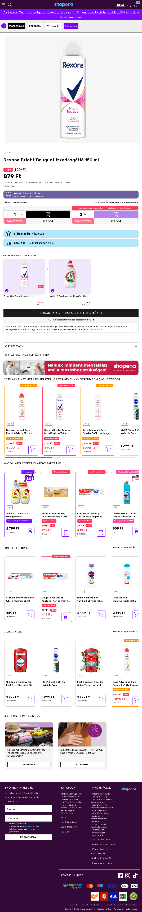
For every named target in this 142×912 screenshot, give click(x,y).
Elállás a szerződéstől (100, 839)
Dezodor (34, 26)
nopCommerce (131, 909)
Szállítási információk (101, 858)
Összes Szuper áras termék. (19, 521)
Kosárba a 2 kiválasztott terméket (71, 313)
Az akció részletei (14, 438)
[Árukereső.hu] (132, 896)
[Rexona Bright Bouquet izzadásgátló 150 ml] (24, 274)
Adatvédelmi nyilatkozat (101, 905)
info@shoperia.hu (69, 822)
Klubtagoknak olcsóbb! (123, 521)
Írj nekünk (65, 832)
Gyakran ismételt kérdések (103, 844)
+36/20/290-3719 (69, 827)
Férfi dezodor (53, 26)
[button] (3, 26)
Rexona (8, 152)
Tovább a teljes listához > (126, 547)
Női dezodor (71, 26)
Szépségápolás (14, 26)
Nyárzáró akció (52, 438)
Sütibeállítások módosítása (125, 905)
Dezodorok (12, 632)
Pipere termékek (16, 548)
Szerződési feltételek (79, 905)
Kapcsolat (65, 817)
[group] (29, 747)
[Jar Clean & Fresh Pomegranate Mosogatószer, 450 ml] (70, 274)
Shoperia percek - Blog (101, 863)
